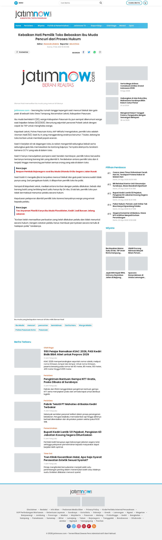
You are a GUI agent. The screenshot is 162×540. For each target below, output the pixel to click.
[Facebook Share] (83, 52)
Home (18, 25)
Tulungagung (86, 521)
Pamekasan (37, 518)
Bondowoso (122, 518)
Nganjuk (73, 521)
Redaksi (43, 509)
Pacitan (99, 521)
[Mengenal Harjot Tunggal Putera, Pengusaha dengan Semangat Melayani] (112, 118)
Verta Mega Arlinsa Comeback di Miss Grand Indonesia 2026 (132, 85)
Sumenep (51, 518)
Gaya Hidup (96, 25)
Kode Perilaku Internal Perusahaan (118, 509)
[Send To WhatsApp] (94, 52)
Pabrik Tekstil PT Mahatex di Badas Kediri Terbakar (70, 406)
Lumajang (71, 518)
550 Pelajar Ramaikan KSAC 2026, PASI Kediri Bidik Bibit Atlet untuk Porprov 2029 (72, 353)
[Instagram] (79, 526)
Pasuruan (43, 330)
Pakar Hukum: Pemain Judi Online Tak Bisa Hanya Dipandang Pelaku (130, 205)
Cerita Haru (70, 325)
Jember (62, 521)
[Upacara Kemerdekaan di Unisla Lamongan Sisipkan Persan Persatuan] (138, 263)
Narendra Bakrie (51, 44)
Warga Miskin (85, 325)
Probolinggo (112, 515)
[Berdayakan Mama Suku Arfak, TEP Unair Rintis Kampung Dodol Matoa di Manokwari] (115, 239)
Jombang (40, 515)
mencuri (31, 325)
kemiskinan (56, 325)
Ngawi (130, 512)
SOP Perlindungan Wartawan (29, 512)
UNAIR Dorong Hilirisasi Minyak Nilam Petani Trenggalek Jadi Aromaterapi (135, 250)
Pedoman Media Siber (73, 509)
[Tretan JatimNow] (127, 73)
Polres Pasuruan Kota (26, 330)
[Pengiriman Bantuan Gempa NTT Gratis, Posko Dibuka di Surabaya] (27, 384)
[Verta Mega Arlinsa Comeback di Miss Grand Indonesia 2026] (112, 88)
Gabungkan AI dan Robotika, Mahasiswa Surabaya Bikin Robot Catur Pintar (133, 100)
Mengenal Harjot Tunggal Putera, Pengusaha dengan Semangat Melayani (133, 115)
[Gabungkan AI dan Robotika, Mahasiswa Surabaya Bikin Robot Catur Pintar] (112, 103)
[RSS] (94, 526)
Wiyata (41, 25)
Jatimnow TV (80, 25)
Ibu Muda (20, 325)
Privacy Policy (92, 509)
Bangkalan (135, 515)
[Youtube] (84, 526)
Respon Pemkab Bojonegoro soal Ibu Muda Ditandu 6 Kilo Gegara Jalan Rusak (56, 171)
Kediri (124, 515)
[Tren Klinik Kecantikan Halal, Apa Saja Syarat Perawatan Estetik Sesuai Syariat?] (27, 462)
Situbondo (136, 518)
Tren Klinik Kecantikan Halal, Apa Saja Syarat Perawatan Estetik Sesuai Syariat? (73, 459)
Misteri (122, 25)
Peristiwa (28, 25)
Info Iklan (55, 509)
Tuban (82, 518)
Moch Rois (74, 44)
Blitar (61, 518)
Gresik (107, 512)
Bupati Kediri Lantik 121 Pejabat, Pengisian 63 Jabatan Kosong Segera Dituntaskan (72, 433)
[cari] (100, 3)
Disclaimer (32, 509)
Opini (131, 25)
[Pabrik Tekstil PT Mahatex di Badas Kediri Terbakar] (27, 411)
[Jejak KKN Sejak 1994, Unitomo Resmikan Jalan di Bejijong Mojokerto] (115, 263)
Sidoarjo (97, 512)
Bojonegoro (94, 518)
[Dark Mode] (145, 3)
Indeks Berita (134, 3)
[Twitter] (74, 526)
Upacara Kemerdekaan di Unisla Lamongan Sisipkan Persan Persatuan (136, 275)
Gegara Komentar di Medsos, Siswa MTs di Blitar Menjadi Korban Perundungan (129, 215)
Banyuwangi (27, 515)
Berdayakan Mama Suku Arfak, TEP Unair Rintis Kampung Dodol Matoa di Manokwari (115, 250)
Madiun (64, 515)
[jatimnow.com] (33, 14)
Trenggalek (108, 518)
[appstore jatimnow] (93, 502)
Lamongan (119, 512)
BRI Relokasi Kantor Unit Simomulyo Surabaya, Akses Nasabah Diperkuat (130, 184)
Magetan (140, 512)
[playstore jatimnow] (68, 502)
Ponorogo (52, 515)
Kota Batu (85, 512)
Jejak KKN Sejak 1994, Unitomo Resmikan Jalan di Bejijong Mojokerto (115, 275)
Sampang (24, 518)
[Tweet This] (89, 52)
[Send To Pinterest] (100, 52)
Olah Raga (111, 25)
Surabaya (72, 512)
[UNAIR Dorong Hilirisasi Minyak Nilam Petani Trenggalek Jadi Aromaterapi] (138, 239)
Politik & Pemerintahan (58, 25)
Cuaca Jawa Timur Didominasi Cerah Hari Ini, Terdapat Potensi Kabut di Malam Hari (130, 174)
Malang (99, 515)
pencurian (43, 325)
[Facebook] (69, 526)
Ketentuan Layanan (56, 512)
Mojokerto (76, 515)
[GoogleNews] (89, 526)
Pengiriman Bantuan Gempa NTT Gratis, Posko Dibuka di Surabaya (70, 381)
